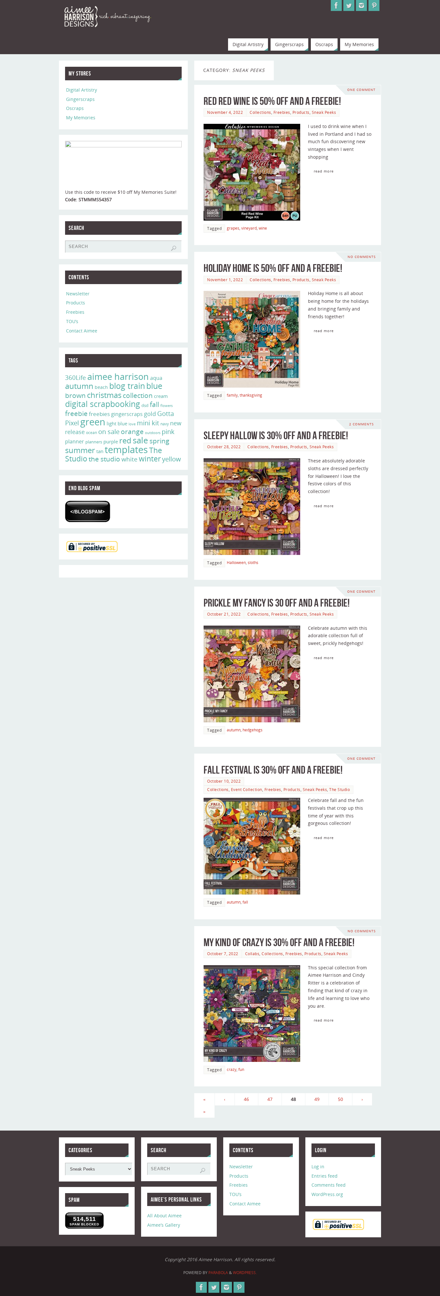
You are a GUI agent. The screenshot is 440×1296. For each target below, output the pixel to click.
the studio (104, 458)
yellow (171, 458)
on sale (109, 431)
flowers (166, 405)
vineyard (249, 228)
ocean (91, 432)
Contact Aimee (81, 331)
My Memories (80, 117)
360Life (75, 377)
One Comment (361, 90)
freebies (99, 414)
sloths (253, 562)
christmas (104, 395)
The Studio (339, 789)
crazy (231, 1069)
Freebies (281, 112)
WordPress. (245, 1272)
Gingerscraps (80, 99)
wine (263, 228)
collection (138, 395)
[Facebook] (336, 5)
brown (75, 395)
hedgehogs (253, 729)
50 (340, 1099)
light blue (117, 423)
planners (93, 442)
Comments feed (328, 1185)
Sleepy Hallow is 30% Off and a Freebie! (276, 435)
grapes (233, 228)
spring (159, 440)
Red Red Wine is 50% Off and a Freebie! (272, 101)
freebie (76, 413)
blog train (127, 385)
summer (80, 450)
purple (110, 441)
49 (317, 1099)
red (125, 440)
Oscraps (75, 108)
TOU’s (72, 321)
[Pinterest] (373, 5)
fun (241, 1069)
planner (74, 441)
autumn (234, 729)
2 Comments (361, 424)
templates (126, 449)
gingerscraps (127, 414)
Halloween (236, 562)
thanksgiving (251, 395)
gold (150, 414)
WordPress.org (327, 1194)
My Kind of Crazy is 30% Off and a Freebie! (279, 942)
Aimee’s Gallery (163, 1225)
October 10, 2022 (224, 781)
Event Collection (246, 789)
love (132, 423)
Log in (317, 1166)
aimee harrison (118, 376)
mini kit (148, 423)
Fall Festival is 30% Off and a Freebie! (273, 770)
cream (161, 396)
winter (150, 459)
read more (324, 171)
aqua (156, 377)
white (129, 459)
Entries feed (324, 1176)
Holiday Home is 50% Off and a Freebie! (273, 268)
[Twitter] (348, 5)
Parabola (218, 1272)
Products (301, 112)
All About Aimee (164, 1215)
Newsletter (78, 294)
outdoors (152, 432)
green (92, 421)
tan (99, 451)
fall (245, 902)
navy (164, 424)
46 (246, 1099)
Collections (260, 112)
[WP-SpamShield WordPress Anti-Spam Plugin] (87, 511)
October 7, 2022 (222, 953)
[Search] (173, 248)
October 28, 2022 (224, 446)
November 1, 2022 (225, 279)
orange (132, 431)
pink (168, 431)
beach (101, 387)
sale (140, 440)
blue (154, 385)
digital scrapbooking (102, 404)
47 (270, 1099)
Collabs (252, 953)
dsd (144, 405)
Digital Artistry (81, 90)
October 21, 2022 (224, 614)
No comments (362, 257)
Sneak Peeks (324, 112)
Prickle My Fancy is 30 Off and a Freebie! (276, 603)
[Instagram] (361, 5)
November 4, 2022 (225, 112)
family (232, 395)
